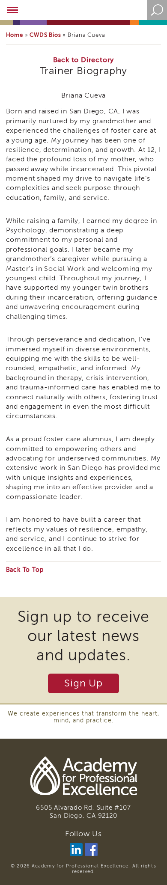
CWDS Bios (45, 35)
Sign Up (83, 683)
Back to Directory (83, 60)
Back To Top (25, 570)
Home (14, 35)
